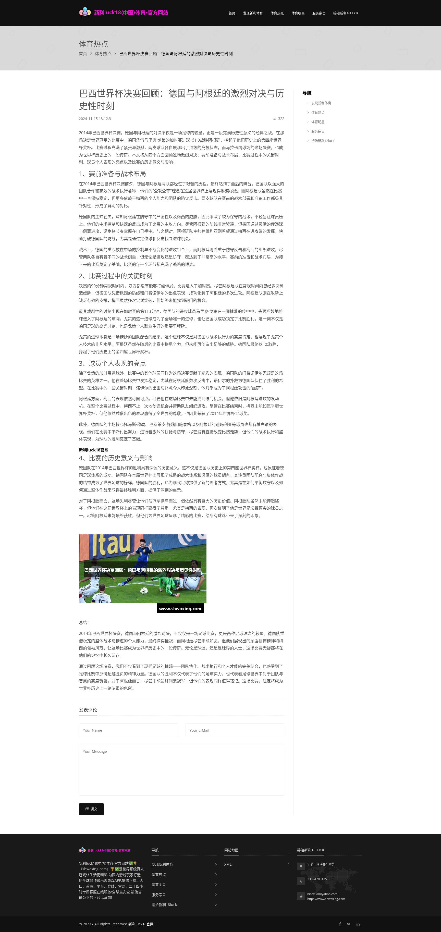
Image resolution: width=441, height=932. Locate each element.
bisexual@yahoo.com (322, 894)
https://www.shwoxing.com (326, 899)
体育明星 (298, 13)
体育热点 (277, 13)
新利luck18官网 (141, 924)
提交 (93, 809)
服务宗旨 (319, 13)
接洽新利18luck (345, 13)
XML (227, 864)
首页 (232, 13)
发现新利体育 (253, 13)
